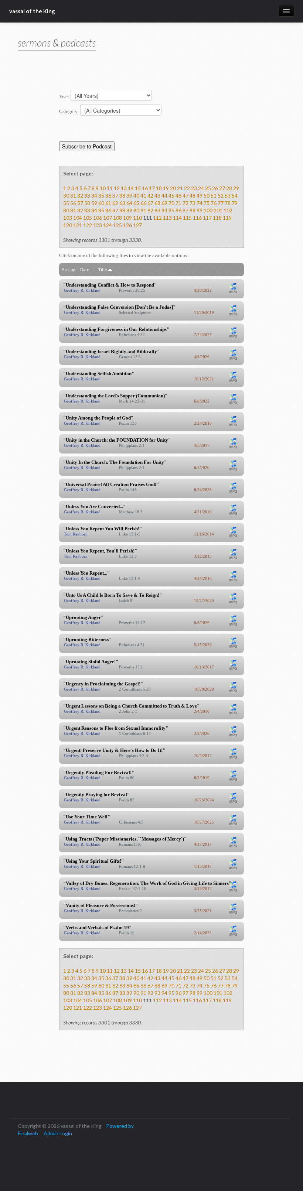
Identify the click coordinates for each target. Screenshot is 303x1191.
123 (97, 225)
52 (221, 195)
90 (136, 210)
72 (185, 203)
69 (164, 203)
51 (214, 195)
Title (103, 269)
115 (187, 218)
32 (80, 195)
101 (218, 210)
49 (199, 195)
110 (137, 218)
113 (167, 218)
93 (157, 210)
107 (107, 218)
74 (199, 203)
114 (177, 218)
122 (87, 225)
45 (171, 195)
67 (150, 203)
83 (87, 210)
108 (117, 218)
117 (207, 218)
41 (143, 195)
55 (66, 203)
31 (73, 195)
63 (122, 203)
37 (115, 195)
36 (108, 195)
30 (66, 195)
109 (127, 218)
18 (159, 188)
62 (115, 203)
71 (178, 203)
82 (80, 210)
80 (66, 210)
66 (143, 203)
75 (207, 203)
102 (228, 210)
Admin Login (58, 1133)
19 (166, 188)
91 (143, 210)
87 (115, 210)
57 (80, 203)
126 (127, 225)
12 (117, 188)
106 (97, 218)
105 (87, 218)
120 (67, 225)
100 (208, 210)
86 (108, 210)
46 (178, 195)
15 (138, 188)
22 (187, 188)
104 (77, 218)
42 (150, 195)
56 (73, 203)
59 (94, 203)
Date (84, 269)
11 (110, 188)
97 (185, 210)
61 (108, 203)
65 (136, 203)
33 (87, 195)
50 (207, 195)
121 (77, 225)
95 (171, 210)
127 (137, 225)
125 (117, 225)
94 (164, 210)
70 (171, 203)
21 (180, 188)
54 (235, 195)
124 (107, 225)
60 (101, 203)
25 (208, 188)
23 (194, 188)
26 (215, 188)
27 (222, 188)
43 (157, 195)
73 (192, 203)
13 (124, 188)
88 (122, 210)
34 (94, 195)
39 (129, 195)
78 (228, 203)
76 (214, 203)
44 (164, 195)
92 (150, 210)
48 (192, 195)
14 (131, 188)
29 (236, 188)
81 (73, 210)
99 (199, 210)
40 (136, 195)
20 (173, 188)
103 (67, 218)
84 (94, 210)
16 (145, 188)
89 (129, 210)
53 (228, 195)
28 (229, 188)
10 (103, 188)
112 (157, 218)
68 (157, 203)
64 (129, 203)
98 (192, 210)
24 (201, 188)
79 (235, 203)
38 (122, 195)
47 (185, 195)
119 (227, 218)
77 (221, 203)
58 (87, 203)
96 (178, 210)
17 (152, 188)
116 (197, 218)
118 (217, 218)
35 (101, 195)
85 (101, 210)
